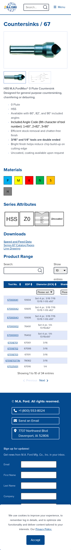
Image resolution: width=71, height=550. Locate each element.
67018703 (12, 354)
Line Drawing (12, 248)
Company (9, 496)
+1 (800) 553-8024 (32, 410)
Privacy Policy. (44, 529)
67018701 (13, 342)
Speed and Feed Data (18, 242)
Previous (31, 380)
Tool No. (12, 284)
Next (42, 380)
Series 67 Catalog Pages (19, 245)
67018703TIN (12, 360)
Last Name (9, 486)
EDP (27, 284)
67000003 (13, 335)
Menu (61, 7)
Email (6, 464)
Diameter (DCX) (45, 284)
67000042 (13, 309)
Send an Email (29, 420)
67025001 (12, 366)
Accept (35, 540)
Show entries (58, 271)
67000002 (13, 326)
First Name (10, 475)
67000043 (13, 317)
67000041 (12, 300)
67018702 (12, 348)
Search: (8, 264)
